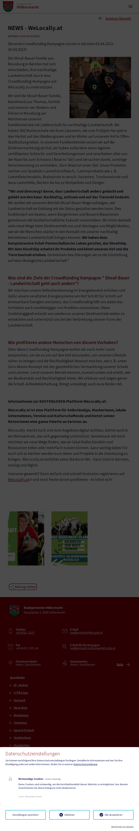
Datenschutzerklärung (85, 764)
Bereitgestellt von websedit (122, 826)
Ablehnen (69, 814)
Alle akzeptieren (113, 814)
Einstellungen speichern (26, 814)
